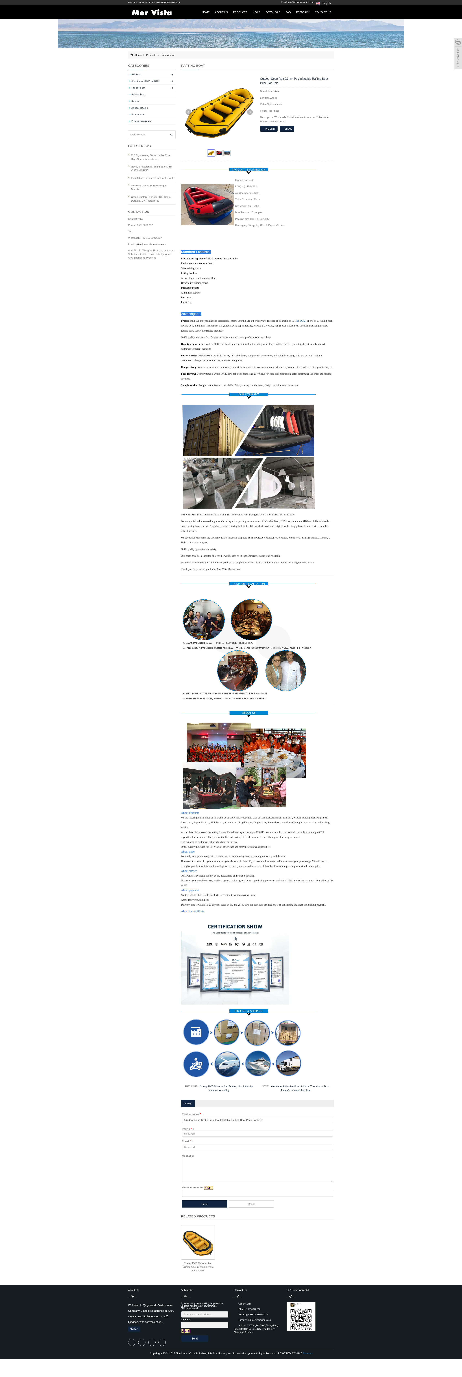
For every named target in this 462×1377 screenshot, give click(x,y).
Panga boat (138, 114)
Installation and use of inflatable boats (152, 177)
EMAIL (288, 128)
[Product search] (171, 134)
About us (221, 12)
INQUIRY (269, 128)
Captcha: (185, 1319)
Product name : (192, 1114)
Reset (251, 1203)
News (256, 12)
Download (272, 12)
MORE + (134, 1329)
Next (250, 112)
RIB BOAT (300, 320)
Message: (188, 1155)
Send (205, 1203)
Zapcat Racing (139, 107)
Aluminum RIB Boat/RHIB (145, 81)
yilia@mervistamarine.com (301, 2)
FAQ (288, 12)
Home (206, 12)
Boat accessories (141, 121)
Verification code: (193, 1187)
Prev (188, 112)
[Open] (458, 54)
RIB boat (136, 74)
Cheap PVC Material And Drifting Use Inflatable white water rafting (198, 1267)
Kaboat (135, 101)
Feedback (303, 12)
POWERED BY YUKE (290, 1353)
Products (240, 12)
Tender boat (138, 87)
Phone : (188, 1128)
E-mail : (187, 1141)
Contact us (323, 12)
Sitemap (307, 1353)
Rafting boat (167, 55)
